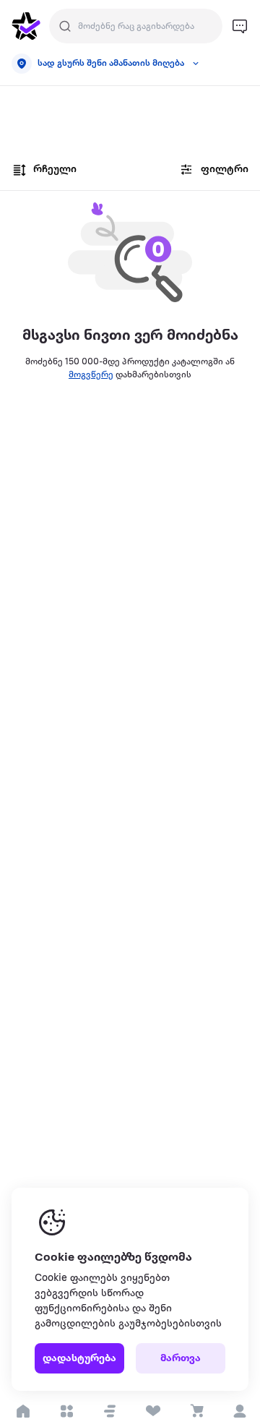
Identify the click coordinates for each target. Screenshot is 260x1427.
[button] (109, 1411)
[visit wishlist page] (153, 1411)
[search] (65, 26)
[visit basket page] (196, 1411)
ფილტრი (224, 169)
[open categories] (66, 1411)
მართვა (180, 1358)
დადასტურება (79, 1358)
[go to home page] (26, 26)
